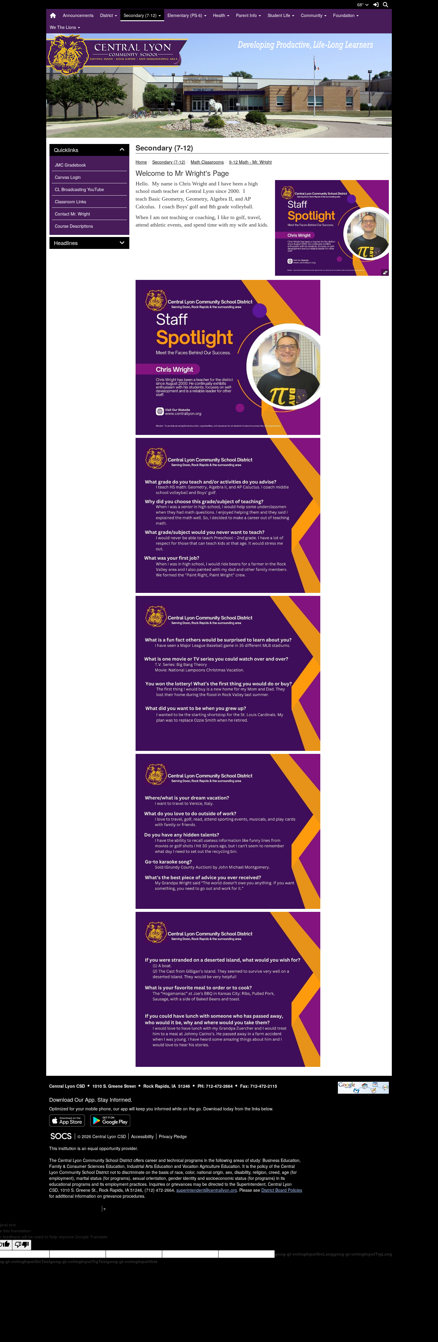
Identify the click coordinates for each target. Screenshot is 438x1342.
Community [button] (312, 15)
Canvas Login (68, 177)
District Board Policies (281, 1190)
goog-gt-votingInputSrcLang (304, 1254)
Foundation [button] (344, 15)
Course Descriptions (74, 226)
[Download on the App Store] (67, 1120)
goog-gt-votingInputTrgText (78, 1261)
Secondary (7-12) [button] (141, 15)
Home (141, 162)
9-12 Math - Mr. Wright (250, 162)
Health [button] (219, 15)
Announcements (78, 15)
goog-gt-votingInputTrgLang (362, 1254)
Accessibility (142, 1136)
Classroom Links (70, 201)
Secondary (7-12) (168, 162)
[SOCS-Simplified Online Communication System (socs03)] (60, 1136)
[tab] (89, 150)
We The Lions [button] (63, 27)
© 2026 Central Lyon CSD (101, 1136)
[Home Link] (53, 15)
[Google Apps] (363, 1087)
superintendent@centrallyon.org (206, 1190)
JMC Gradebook (70, 165)
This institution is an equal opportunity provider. (93, 1148)
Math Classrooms (207, 162)
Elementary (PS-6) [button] (185, 15)
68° (361, 4)
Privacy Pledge (173, 1136)
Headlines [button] (72, 243)
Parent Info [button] (247, 15)
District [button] (107, 15)
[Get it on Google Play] (110, 1120)
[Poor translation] (21, 1245)
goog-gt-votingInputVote (132, 1261)
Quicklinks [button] (72, 150)
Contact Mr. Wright (72, 214)
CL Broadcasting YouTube (79, 189)
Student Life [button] (279, 15)
